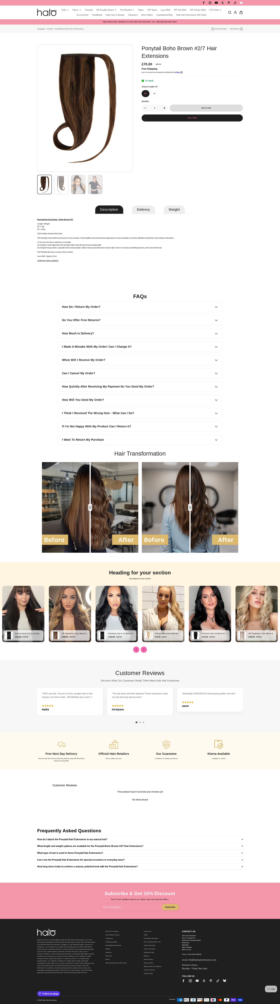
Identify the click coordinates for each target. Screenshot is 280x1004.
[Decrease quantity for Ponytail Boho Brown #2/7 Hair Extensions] (144, 108)
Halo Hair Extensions (50, 1000)
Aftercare (108, 952)
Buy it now (192, 118)
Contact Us (147, 931)
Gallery (107, 949)
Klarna (107, 959)
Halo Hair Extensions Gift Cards (116, 963)
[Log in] (234, 12)
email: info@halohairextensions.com (199, 960)
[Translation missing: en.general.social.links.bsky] (241, 2)
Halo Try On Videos (112, 931)
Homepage (41, 29)
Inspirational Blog (111, 942)
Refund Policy (148, 959)
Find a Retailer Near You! (152, 942)
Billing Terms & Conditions (152, 966)
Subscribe (170, 907)
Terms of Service (149, 970)
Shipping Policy (149, 952)
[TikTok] (235, 2)
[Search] (228, 12)
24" (154, 94)
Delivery (146, 956)
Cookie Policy (148, 973)
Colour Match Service (112, 935)
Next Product (234, 29)
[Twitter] (222, 2)
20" (145, 94)
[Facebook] (203, 2)
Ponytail (49, 29)
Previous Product (221, 29)
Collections (109, 938)
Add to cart (206, 108)
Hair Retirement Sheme (113, 945)
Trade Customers (149, 945)
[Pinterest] (228, 2)
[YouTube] (216, 2)
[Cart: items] (240, 12)
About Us (108, 956)
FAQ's (146, 935)
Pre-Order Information (151, 938)
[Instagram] (210, 2)
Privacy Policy (148, 963)
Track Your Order (149, 949)
